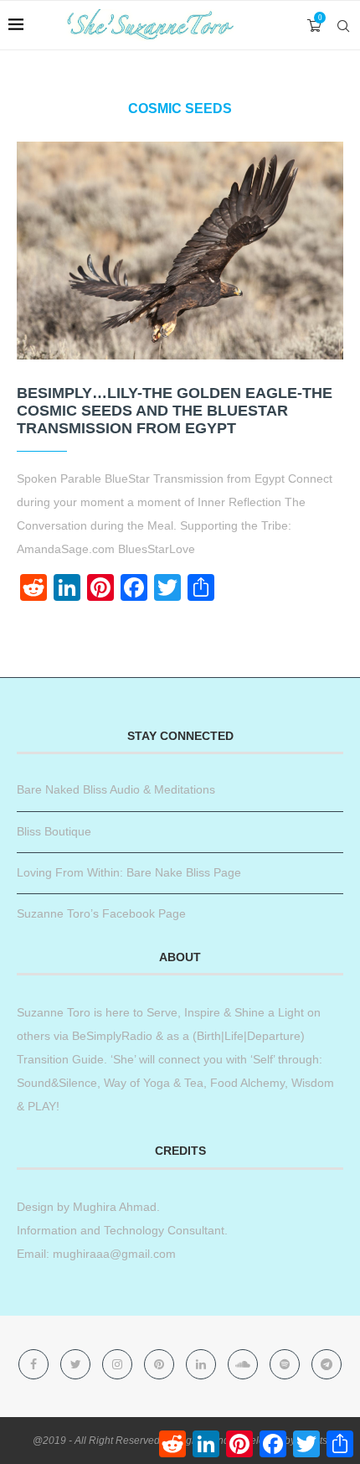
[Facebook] (35, 1364)
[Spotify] (286, 1364)
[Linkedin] (203, 1364)
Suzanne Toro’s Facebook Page (101, 913)
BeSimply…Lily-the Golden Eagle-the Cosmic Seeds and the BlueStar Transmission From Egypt (174, 411)
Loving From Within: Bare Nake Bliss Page (129, 872)
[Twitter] (77, 1364)
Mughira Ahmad (113, 1206)
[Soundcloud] (244, 1364)
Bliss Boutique (54, 831)
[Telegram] (326, 1364)
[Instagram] (119, 1364)
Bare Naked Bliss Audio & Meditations (116, 789)
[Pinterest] (161, 1364)
